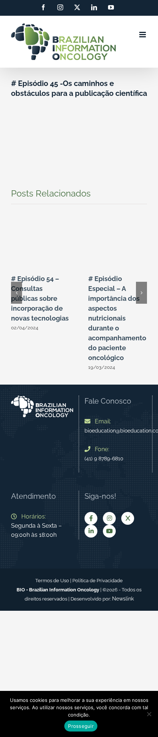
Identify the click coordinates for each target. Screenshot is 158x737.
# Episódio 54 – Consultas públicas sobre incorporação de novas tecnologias (40, 298)
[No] (148, 714)
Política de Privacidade (97, 580)
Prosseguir (81, 726)
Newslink (123, 599)
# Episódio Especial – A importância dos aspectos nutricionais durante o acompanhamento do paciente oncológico (117, 318)
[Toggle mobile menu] (143, 34)
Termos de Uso (52, 580)
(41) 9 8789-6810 (104, 458)
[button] (16, 293)
